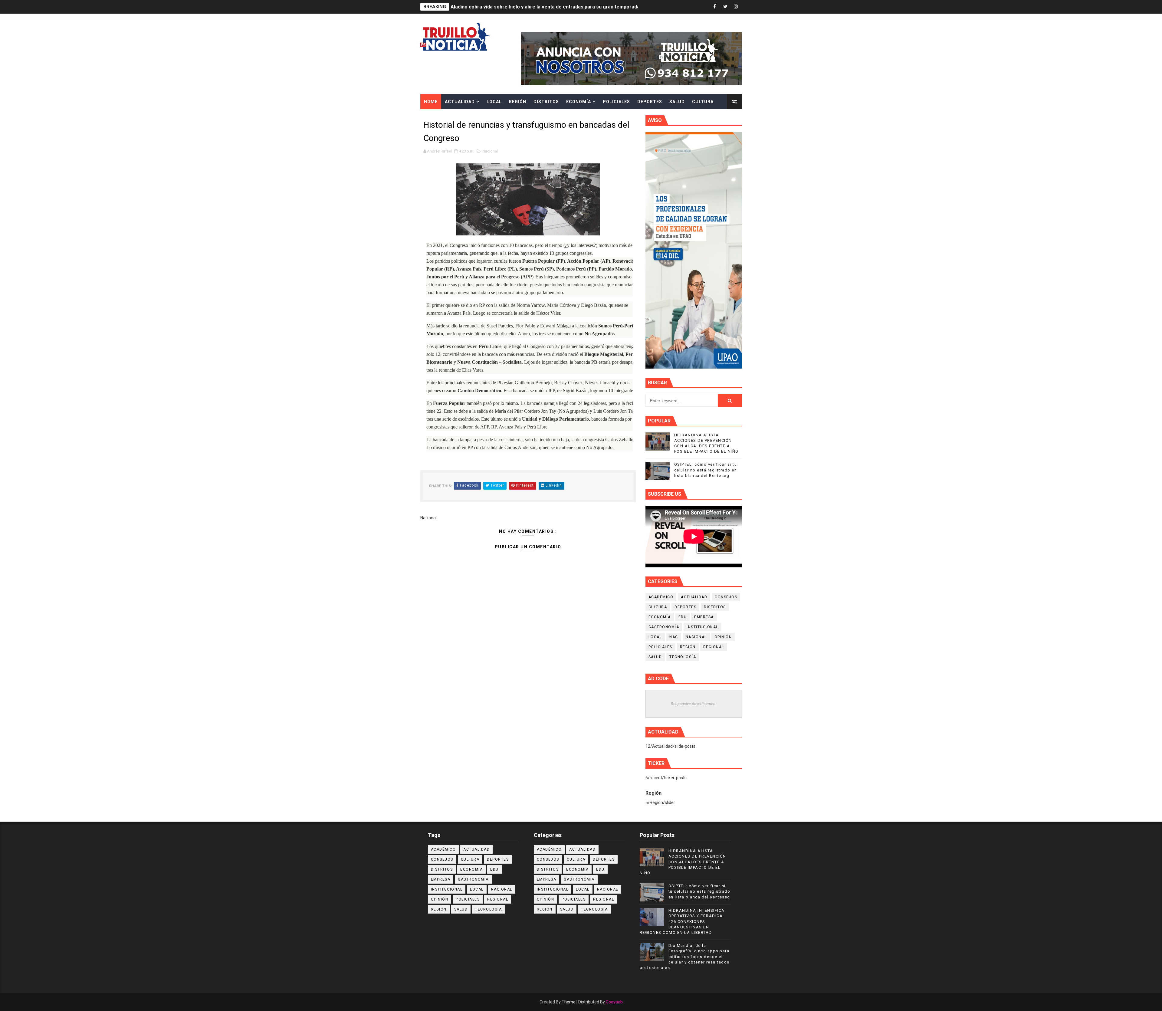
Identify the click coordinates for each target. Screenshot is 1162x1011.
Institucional (702, 627)
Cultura (703, 101)
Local (494, 101)
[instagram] (735, 7)
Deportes (649, 101)
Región (517, 101)
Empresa (704, 617)
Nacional (490, 151)
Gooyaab (614, 1002)
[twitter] (725, 7)
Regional (713, 647)
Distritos (546, 101)
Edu (682, 617)
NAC (673, 637)
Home (431, 101)
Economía (578, 101)
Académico (661, 597)
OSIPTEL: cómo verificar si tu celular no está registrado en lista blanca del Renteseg (705, 470)
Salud (677, 101)
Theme (569, 1002)
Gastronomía (663, 627)
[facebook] (714, 7)
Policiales (616, 101)
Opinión (723, 637)
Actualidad (460, 101)
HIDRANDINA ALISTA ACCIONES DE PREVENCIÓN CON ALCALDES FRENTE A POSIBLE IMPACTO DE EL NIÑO (571, 7)
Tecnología (682, 657)
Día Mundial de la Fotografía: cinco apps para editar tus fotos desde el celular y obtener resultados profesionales (685, 956)
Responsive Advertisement (694, 703)
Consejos (726, 597)
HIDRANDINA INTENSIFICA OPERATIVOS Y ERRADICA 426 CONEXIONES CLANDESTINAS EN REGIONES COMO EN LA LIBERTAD (682, 921)
